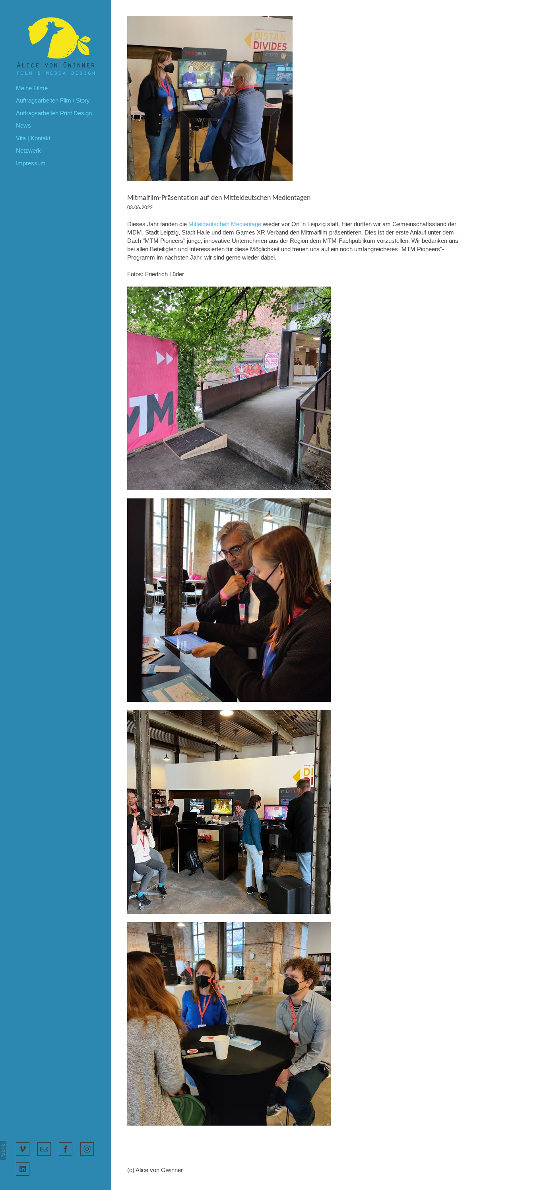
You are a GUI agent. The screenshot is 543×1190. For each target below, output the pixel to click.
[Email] (44, 1148)
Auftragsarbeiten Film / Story (53, 100)
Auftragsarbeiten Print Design (54, 113)
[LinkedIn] (22, 1168)
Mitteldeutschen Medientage (224, 224)
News (23, 125)
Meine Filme (32, 88)
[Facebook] (65, 1148)
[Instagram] (87, 1148)
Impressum (31, 163)
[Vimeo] (22, 1148)
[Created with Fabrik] (3, 1150)
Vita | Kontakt (33, 138)
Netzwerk (28, 150)
